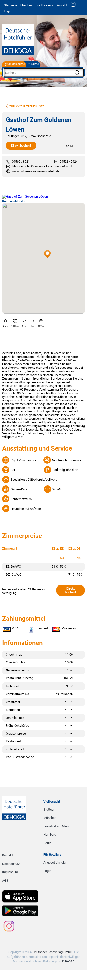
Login (47, 871)
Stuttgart (49, 809)
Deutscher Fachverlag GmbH (52, 952)
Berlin (47, 843)
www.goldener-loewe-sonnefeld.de (35, 171)
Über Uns (26, 5)
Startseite (10, 5)
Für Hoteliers (44, 5)
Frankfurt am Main (56, 826)
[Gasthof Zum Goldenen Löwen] (43, 197)
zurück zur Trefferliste (26, 106)
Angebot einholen (55, 862)
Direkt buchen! (21, 145)
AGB (5, 880)
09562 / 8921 (21, 161)
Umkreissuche (16, 64)
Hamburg (50, 834)
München (50, 817)
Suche (35, 64)
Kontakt (61, 5)
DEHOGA (68, 961)
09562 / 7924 (69, 161)
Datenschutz (11, 864)
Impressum (10, 872)
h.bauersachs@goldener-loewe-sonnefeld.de (42, 166)
